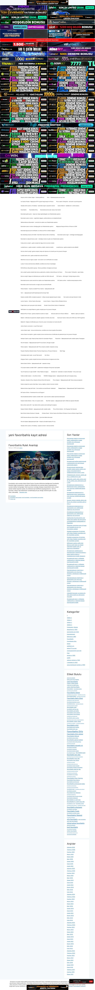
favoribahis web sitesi (81, 805)
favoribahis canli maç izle (72, 709)
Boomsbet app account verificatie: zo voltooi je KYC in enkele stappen (38, 230)
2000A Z (69, 622)
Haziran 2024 (71, 899)
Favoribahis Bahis (71, 696)
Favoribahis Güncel (73, 736)
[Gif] (47, 94)
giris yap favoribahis (72, 821)
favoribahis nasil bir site (74, 769)
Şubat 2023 (70, 936)
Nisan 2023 (70, 932)
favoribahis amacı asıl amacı (72, 694)
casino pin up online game (73, 685)
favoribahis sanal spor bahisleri (72, 787)
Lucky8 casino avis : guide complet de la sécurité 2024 (34, 255)
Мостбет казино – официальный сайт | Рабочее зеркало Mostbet (62, 400)
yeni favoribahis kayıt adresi (36, 497)
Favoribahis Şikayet (74, 815)
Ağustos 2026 (71, 847)
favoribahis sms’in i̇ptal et (79, 789)
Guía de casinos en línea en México (59, 313)
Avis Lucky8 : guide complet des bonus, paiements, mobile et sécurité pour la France (41, 272)
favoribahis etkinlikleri (80, 723)
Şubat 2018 (70, 965)
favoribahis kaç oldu (73, 755)
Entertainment (71, 634)
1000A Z (69, 618)
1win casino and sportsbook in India (72, 297)
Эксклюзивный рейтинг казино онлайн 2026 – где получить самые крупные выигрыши (43, 396)
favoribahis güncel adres (72, 738)
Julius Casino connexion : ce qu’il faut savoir (31, 326)
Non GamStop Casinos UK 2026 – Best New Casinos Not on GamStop (38, 234)
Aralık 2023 (70, 913)
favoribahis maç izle (73, 758)
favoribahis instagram (72, 749)
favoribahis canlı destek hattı (72, 716)
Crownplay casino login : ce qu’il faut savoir (31, 355)
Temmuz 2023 (71, 925)
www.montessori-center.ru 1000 (76, 665)
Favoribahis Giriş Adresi (75, 734)
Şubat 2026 (70, 861)
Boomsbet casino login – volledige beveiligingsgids (70, 234)
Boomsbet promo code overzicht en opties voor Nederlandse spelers (38, 280)
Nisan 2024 (70, 903)
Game (68, 643)
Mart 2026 (70, 859)
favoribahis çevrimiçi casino (73, 813)
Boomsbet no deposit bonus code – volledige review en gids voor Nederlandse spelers (42, 239)
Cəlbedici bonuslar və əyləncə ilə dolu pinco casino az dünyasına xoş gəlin (76, 594)
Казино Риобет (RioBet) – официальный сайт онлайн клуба (35, 409)
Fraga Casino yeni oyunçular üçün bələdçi (31, 305)
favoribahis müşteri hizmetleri (74, 767)
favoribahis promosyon (73, 782)
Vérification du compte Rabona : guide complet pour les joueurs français (38, 309)
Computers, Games (72, 627)
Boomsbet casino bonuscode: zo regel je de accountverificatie (36, 284)
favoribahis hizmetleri (72, 747)
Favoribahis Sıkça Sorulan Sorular (74, 796)
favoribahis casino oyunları (73, 718)
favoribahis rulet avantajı (15, 497)
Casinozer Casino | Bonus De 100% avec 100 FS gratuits (71, 317)
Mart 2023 (70, 934)
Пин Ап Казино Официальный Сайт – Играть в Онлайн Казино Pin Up (38, 421)
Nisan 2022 (70, 960)
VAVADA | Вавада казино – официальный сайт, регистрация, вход (60, 376)
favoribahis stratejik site (71, 794)
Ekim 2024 (70, 889)
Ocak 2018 (70, 967)
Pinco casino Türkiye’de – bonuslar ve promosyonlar (69, 201)
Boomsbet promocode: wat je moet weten (50, 210)
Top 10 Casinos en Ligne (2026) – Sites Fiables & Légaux (34, 371)
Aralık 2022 (70, 941)
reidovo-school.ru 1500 (73, 660)
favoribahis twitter (80, 803)
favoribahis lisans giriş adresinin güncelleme (75, 756)
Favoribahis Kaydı (71, 752)
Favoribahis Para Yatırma (75, 778)
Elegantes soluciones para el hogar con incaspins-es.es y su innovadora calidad (76, 527)
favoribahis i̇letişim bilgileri (73, 751)
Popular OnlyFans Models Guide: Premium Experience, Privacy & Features (39, 351)
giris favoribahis (25, 497)
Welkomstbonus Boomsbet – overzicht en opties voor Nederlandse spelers (39, 222)
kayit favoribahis (72, 827)
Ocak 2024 (70, 911)
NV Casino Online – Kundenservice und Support (32, 392)
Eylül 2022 (70, 948)
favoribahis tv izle (71, 803)
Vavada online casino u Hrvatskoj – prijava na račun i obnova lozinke (37, 425)
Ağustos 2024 (71, 894)
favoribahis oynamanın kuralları (72, 771)
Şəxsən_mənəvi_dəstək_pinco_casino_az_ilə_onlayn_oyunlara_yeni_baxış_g (76, 502)
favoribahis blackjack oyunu (73, 702)
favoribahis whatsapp (74, 807)
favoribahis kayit (80, 752)
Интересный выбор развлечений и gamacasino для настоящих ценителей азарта (76, 463)
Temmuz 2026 (71, 849)
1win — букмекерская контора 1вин (56, 197)
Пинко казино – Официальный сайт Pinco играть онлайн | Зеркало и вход (39, 346)
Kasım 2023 (70, 915)
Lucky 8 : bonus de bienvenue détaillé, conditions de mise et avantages (38, 263)
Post (68, 653)
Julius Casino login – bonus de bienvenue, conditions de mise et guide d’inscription (41, 330)
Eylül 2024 (70, 892)
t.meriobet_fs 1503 (72, 662)
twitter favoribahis (72, 831)
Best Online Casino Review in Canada (30, 413)
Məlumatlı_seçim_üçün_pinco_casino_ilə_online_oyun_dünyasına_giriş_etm (76, 480)
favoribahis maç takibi (71, 762)
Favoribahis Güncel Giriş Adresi (74, 741)
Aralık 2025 (70, 866)
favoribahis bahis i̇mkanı (81, 696)
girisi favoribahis (82, 819)
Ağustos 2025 (71, 868)
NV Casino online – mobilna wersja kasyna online (70, 280)
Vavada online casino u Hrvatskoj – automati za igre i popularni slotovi (38, 205)
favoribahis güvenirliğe (71, 743)
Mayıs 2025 (70, 875)
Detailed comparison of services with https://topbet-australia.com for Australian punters (76, 533)
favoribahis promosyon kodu (76, 784)
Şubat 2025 (70, 880)
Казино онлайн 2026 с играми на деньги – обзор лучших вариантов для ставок (41, 297)
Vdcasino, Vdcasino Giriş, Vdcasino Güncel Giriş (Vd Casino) (35, 380)
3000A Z (69, 625)
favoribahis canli (71, 707)
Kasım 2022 (70, 943)
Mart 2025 (70, 878)
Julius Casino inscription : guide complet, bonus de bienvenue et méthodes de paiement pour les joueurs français (49, 334)
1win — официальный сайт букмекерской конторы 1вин (35, 293)
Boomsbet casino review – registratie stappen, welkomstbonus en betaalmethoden (41, 218)
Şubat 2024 (70, 908)
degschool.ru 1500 (72, 629)
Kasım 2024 (70, 887)
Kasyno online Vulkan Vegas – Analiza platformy (32, 197)
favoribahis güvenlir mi (75, 745)
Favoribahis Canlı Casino (73, 712)
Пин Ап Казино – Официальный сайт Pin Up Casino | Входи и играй (37, 342)
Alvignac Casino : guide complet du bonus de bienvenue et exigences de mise (40, 359)
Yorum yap (12, 499)
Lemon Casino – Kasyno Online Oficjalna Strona (55, 301)
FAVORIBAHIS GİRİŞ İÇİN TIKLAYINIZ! (47, 40)
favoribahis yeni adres (72, 809)
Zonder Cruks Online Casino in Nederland (54, 305)
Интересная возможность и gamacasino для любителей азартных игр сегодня (75, 507)
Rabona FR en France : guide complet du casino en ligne (34, 313)
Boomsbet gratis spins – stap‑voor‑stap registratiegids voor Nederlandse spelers (40, 214)
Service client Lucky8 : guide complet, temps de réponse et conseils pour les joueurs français (44, 251)
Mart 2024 (70, 906)
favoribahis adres (78, 688)
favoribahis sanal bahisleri (71, 785)
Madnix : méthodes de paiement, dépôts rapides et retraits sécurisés (37, 317)
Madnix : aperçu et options (77, 313)
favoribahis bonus (71, 703)
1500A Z (69, 620)
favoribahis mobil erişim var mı (72, 764)
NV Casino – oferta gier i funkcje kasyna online (68, 276)
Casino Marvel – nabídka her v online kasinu (68, 205)
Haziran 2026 (71, 852)
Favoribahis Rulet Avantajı (23, 445)
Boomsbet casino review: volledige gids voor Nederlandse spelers (37, 226)
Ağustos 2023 (71, 922)
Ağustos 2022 (71, 951)
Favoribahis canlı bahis (73, 711)
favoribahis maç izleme (73, 760)
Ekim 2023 (70, 918)
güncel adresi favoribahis (75, 823)
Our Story (47, 355)
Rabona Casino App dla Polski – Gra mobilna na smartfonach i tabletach (38, 388)
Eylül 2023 (70, 920)
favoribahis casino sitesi (74, 721)
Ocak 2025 (70, 882)
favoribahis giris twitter (73, 727)
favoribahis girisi (72, 725)
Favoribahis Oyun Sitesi (72, 774)
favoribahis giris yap (72, 729)
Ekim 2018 (70, 962)
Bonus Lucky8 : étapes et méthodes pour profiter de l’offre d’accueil (37, 276)
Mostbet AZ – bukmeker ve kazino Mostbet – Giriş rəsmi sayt (66, 371)
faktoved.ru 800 (71, 636)
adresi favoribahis (71, 677)
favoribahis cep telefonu (71, 723)
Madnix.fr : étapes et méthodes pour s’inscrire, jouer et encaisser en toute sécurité (41, 322)
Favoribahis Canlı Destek (73, 714)
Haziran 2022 (70, 955)
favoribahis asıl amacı (81, 694)
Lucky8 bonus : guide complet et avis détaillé (67, 247)
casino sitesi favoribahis (73, 687)
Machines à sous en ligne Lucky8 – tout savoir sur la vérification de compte (39, 259)
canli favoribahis (72, 681)
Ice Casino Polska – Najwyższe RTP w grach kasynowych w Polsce (37, 201)
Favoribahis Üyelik (73, 811)
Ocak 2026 (70, 864)
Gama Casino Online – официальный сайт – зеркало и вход (35, 363)
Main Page (62, 351)
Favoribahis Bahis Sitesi (75, 698)
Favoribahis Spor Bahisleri (73, 792)
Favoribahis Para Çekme (73, 780)
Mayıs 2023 (70, 929)
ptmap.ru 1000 (71, 655)
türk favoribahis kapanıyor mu (72, 832)
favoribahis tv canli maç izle (75, 802)
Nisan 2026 (70, 856)
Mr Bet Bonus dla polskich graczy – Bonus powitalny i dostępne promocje (39, 268)
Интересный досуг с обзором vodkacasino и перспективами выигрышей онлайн (75, 560)
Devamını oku (23, 492)
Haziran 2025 (70, 873)
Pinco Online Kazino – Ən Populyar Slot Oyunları (65, 409)
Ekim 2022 (70, 946)
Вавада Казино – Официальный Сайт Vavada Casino (71, 388)
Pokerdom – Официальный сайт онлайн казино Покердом (69, 338)
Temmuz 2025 (71, 871)
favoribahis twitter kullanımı (72, 805)
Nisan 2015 (70, 974)
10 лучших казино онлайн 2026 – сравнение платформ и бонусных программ (40, 367)
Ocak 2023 (70, 939)
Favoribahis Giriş (33, 210)
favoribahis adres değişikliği (72, 690)
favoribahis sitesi (71, 789)
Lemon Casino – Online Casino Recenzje (31, 301)
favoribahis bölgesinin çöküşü (72, 705)
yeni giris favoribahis (71, 834)
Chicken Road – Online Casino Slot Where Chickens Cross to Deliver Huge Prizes (62, 413)
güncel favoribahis (71, 825)
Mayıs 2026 (70, 854)
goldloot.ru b (70, 646)
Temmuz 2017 (71, 969)
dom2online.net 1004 (73, 632)
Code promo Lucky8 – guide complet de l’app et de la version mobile (37, 243)
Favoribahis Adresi (73, 693)
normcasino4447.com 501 (74, 650)
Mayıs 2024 (70, 901)
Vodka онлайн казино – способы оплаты (31, 376)
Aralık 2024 (70, 885)
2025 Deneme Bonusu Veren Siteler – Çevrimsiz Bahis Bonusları (36, 417)
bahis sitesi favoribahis (73, 679)
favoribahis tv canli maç (74, 800)
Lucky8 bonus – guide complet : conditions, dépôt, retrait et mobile (37, 247)
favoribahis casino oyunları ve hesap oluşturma (75, 719)
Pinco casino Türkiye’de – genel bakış (74, 272)
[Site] (23, 68)
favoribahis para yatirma (71, 776)
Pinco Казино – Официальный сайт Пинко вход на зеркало (67, 380)
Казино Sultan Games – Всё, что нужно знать (32, 400)
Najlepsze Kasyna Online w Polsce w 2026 (66, 226)
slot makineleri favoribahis (71, 829)
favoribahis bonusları (79, 703)
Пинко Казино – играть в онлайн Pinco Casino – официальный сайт (37, 288)
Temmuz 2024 (71, 896)
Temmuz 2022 (71, 953)
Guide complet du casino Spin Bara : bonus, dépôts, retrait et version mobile (39, 384)
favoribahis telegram (72, 798)
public (68, 658)
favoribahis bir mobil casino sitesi (73, 700)
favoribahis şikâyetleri (71, 817)
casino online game (72, 683)
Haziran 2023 (71, 927)
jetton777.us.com (72, 648)
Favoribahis (23, 210)
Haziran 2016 (70, 972)
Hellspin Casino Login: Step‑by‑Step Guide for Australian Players (37, 338)
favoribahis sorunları (71, 791)
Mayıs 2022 (70, 958)
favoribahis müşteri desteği (73, 765)
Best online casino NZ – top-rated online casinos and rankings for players (39, 405)
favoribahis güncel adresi (75, 740)
